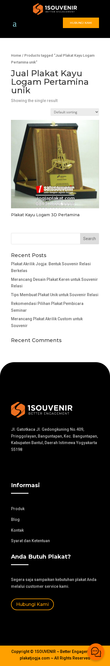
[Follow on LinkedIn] (49, 466)
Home (16, 55)
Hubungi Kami (81, 23)
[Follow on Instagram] (38, 466)
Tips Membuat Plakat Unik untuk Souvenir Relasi (54, 294)
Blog (15, 519)
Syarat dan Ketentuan (30, 540)
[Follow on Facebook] (15, 466)
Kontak (17, 530)
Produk (18, 508)
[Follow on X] (26, 466)
